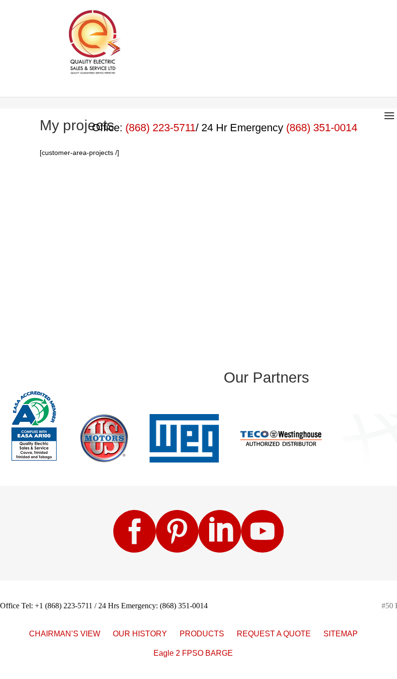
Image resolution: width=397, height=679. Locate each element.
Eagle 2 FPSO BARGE (193, 653)
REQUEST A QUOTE (274, 634)
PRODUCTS (202, 634)
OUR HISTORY (140, 634)
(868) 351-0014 (321, 128)
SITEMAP (340, 634)
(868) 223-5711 (160, 128)
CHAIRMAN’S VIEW (64, 634)
